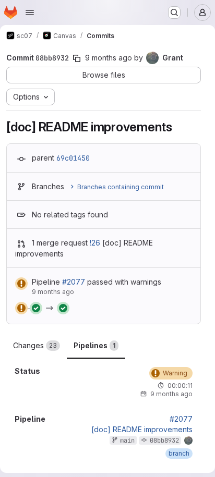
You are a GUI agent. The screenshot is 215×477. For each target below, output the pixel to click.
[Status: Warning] (21, 283)
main (127, 440)
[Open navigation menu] (29, 12)
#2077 (73, 281)
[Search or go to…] (174, 12)
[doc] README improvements (142, 429)
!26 (95, 242)
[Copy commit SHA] (76, 58)
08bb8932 (164, 440)
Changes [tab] (35, 345)
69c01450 (73, 158)
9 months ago (108, 57)
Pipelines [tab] (94, 345)
